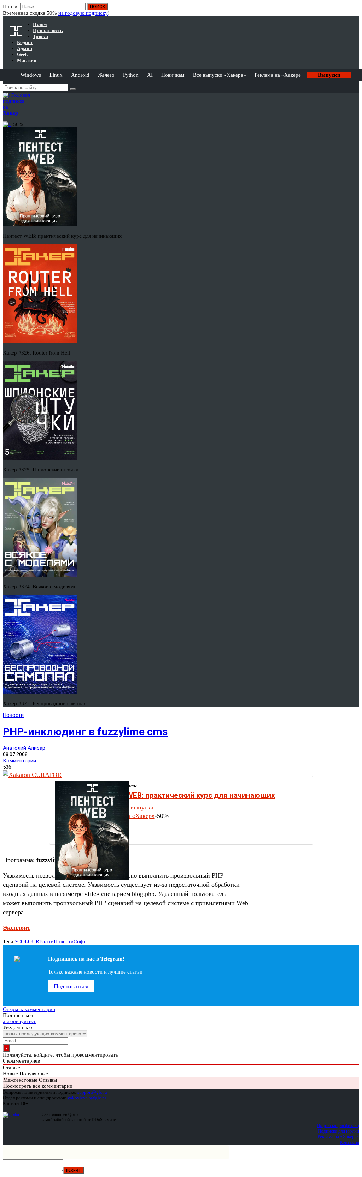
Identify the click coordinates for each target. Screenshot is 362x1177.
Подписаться (71, 986)
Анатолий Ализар (24, 748)
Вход (354, 10)
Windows (31, 75)
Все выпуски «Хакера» (219, 75)
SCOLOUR (26, 941)
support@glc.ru (92, 1092)
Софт (80, 941)
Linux (56, 75)
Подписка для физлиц (338, 1125)
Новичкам (173, 75)
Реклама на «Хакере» (279, 75)
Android (80, 75)
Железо (106, 75)
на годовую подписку (83, 13)
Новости (13, 715)
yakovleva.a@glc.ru (87, 1097)
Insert (73, 1170)
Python (131, 75)
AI (150, 75)
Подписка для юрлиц (338, 1131)
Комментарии (19, 760)
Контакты (349, 1142)
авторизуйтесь (19, 1021)
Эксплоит (16, 927)
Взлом (46, 941)
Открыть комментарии (29, 1009)
